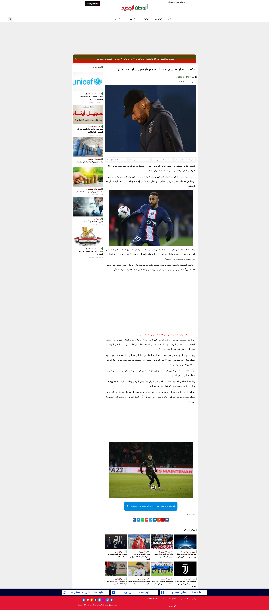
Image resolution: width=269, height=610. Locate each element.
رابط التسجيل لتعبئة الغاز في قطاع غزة (89, 162)
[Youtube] (87, 600)
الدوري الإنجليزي (166, 552)
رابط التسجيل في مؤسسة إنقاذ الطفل (89, 192)
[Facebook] (111, 600)
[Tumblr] (95, 600)
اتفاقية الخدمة (149, 598)
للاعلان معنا (172, 598)
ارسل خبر (187, 598)
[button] (134, 58)
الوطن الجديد (145, 19)
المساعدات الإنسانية (95, 94)
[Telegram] (99, 600)
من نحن (194, 598)
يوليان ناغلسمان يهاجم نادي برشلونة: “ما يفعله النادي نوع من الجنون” (140, 556)
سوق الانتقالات (181, 81)
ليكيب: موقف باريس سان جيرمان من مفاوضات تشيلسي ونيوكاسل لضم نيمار (167, 334)
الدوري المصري (166, 579)
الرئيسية (170, 19)
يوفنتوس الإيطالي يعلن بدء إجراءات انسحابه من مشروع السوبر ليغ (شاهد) (185, 583)
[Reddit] (91, 600)
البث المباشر (119, 19)
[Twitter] (107, 600)
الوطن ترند (98, 219)
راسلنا (180, 598)
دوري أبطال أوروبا (189, 552)
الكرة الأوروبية (144, 552)
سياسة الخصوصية (161, 598)
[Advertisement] (134, 37)
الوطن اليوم (158, 19)
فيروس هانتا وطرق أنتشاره (93, 221)
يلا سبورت (132, 19)
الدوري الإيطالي (120, 552)
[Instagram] (103, 600)
